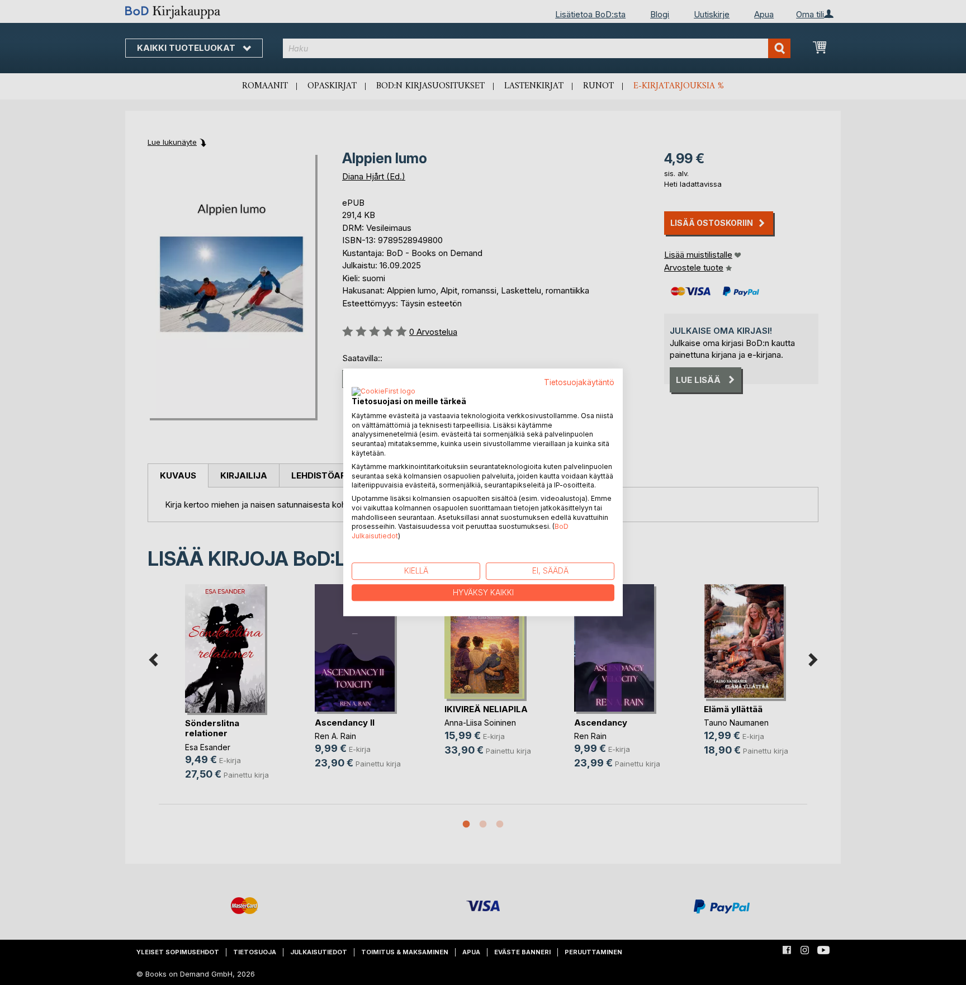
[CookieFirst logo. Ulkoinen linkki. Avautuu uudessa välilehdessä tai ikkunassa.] (383, 392)
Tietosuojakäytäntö (579, 382)
